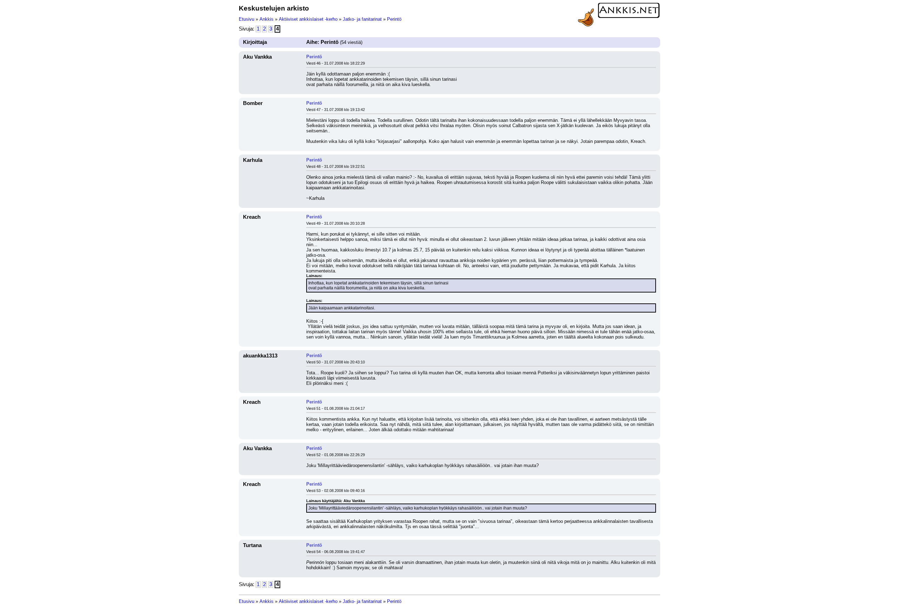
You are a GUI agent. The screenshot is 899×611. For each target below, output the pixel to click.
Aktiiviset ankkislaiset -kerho (308, 19)
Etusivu (246, 19)
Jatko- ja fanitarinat (362, 19)
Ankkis (267, 19)
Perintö (394, 19)
